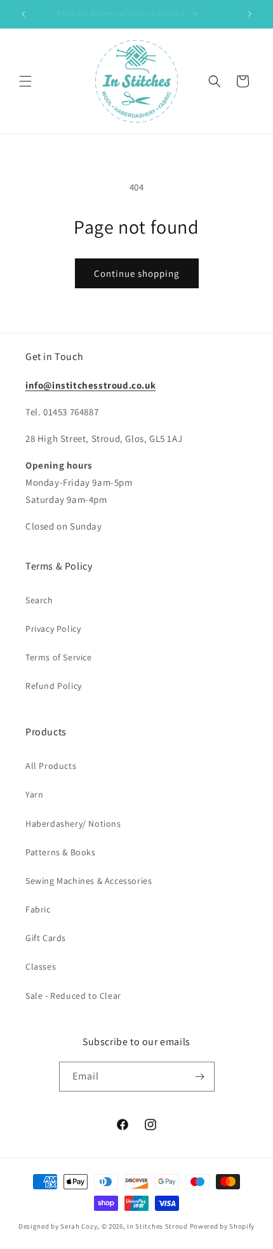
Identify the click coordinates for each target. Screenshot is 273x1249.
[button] (25, 81)
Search (39, 600)
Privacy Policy (53, 628)
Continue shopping (137, 273)
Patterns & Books (60, 852)
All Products (50, 765)
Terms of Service (58, 657)
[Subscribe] (200, 1077)
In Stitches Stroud (157, 1226)
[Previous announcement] (23, 14)
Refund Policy (53, 685)
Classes (40, 966)
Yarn (34, 794)
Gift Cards (45, 938)
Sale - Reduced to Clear (73, 995)
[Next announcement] (249, 14)
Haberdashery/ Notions (73, 823)
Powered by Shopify (222, 1226)
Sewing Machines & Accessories (88, 880)
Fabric (38, 909)
